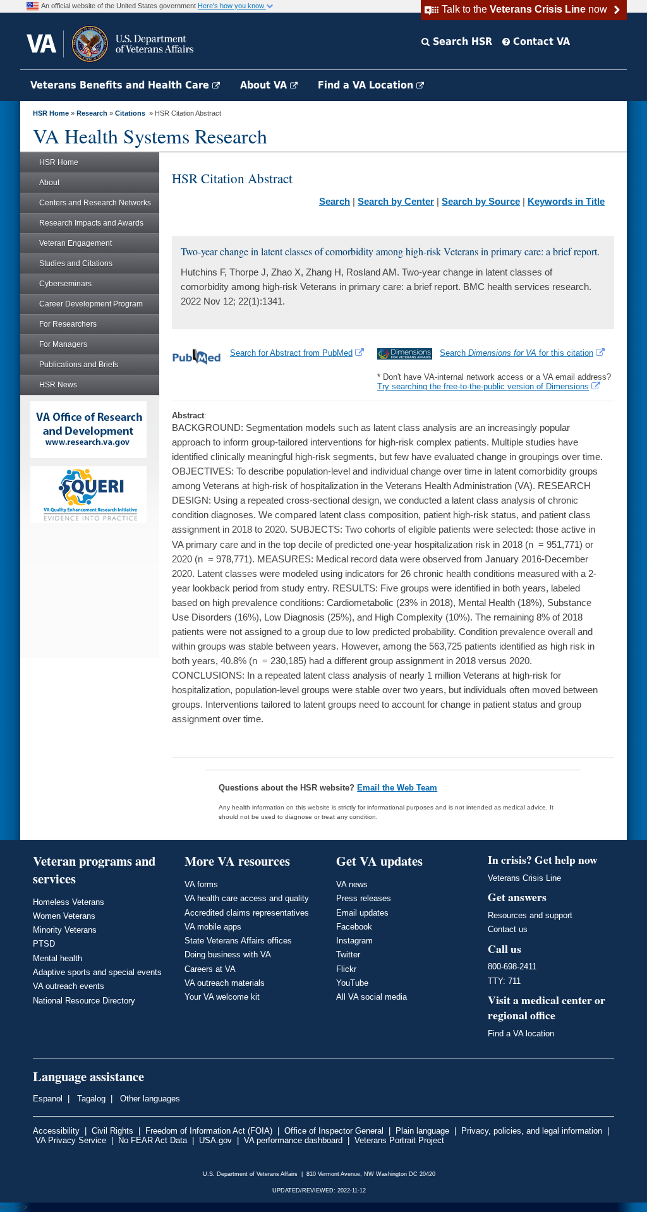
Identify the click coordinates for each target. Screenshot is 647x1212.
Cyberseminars (65, 283)
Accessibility (56, 1131)
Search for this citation (516, 353)
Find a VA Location (367, 85)
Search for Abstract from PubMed (291, 353)
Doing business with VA (227, 954)
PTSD (44, 943)
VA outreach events (68, 986)
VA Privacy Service (70, 1140)
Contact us (508, 929)
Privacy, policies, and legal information (531, 1131)
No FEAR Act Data (152, 1140)
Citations (130, 113)
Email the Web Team (397, 787)
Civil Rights (112, 1131)
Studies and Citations (75, 263)
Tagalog (90, 1098)
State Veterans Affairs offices (238, 940)
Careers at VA (210, 969)
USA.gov (215, 1140)
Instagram (354, 940)
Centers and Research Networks (95, 202)
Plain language (422, 1131)
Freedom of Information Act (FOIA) (208, 1131)
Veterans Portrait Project (399, 1140)
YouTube (352, 983)
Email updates (362, 913)
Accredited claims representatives (246, 913)
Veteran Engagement (75, 243)
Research (91, 113)
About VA (265, 85)
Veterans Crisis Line (524, 878)
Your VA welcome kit (222, 997)
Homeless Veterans (68, 902)
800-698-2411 (512, 966)
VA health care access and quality (246, 898)
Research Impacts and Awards (91, 223)
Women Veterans (64, 916)
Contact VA (540, 41)
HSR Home (51, 113)
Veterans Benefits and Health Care (121, 85)
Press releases (363, 898)
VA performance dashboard (293, 1140)
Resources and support (530, 915)
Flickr (346, 969)
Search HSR (461, 41)
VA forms (201, 884)
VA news (352, 884)
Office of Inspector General (334, 1131)
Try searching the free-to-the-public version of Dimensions (483, 386)
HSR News (58, 384)
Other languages (149, 1098)
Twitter (348, 954)
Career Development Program (91, 304)
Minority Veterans (65, 930)
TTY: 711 (504, 981)
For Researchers (68, 324)
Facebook (354, 926)
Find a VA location (521, 1033)
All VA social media (371, 997)
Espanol (48, 1098)
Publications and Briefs (78, 364)
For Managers (63, 344)
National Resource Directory (84, 1000)
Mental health (57, 958)
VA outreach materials (224, 983)
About (49, 182)
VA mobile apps (212, 926)
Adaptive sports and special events (97, 972)
